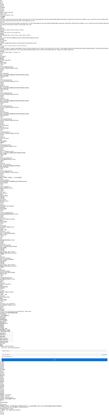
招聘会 (1, 371)
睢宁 (30, 19)
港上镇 (81, 19)
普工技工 (2, 5)
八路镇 (68, 19)
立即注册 (7, 346)
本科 (15, 32)
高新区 (14, 20)
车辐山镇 (48, 19)
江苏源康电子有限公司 (5, 132)
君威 (1, 238)
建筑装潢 (93, 48)
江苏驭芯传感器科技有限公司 (6, 66)
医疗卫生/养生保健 (18, 49)
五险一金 (2, 37)
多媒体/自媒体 (78, 48)
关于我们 (2, 363)
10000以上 (21, 29)
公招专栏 (2, 8)
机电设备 (88, 48)
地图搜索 (2, 385)
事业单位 (11, 43)
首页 (1, 0)
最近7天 (8, 52)
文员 (17, 311)
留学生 (30, 20)
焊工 (23, 311)
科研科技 (7, 48)
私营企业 (32, 43)
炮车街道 (2, 20)
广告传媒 (97, 48)
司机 (12, 311)
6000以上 (13, 29)
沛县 (34, 19)
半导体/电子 (24, 48)
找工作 (1, 1)
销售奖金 (32, 37)
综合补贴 (37, 37)
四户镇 (99, 19)
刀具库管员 (2, 245)
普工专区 (2, 373)
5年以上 (20, 35)
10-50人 (6, 45)
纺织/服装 (7, 49)
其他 (35, 43)
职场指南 (2, 392)
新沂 (11, 19)
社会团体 (6, 43)
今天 (1, 52)
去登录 (1, 178)
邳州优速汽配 (3, 199)
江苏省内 (8, 19)
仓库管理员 (2, 60)
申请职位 (2, 69)
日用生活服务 (48, 49)
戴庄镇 (51, 19)
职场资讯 (2, 11)
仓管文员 (2, 232)
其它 (73, 49)
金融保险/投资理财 (31, 49)
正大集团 (2, 290)
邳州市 (3, 19)
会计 (4, 311)
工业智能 (12, 48)
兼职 (6, 40)
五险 (5, 37)
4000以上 (9, 29)
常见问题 (2, 389)
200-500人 (14, 45)
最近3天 (4, 52)
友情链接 (2, 390)
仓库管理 (2, 297)
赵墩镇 (40, 19)
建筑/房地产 (54, 49)
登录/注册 (11, 12)
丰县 (32, 19)
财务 (19, 311)
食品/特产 (43, 48)
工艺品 (2, 49)
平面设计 (27, 311)
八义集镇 (92, 19)
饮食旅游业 (101, 48)
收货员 (1, 73)
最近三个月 (17, 52)
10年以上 (28, 35)
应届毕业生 (4, 35)
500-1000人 (19, 45)
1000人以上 (24, 45)
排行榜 (1, 382)
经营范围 (2, 380)
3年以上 (17, 35)
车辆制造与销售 (67, 48)
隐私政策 (2, 368)
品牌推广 (2, 377)
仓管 (1, 193)
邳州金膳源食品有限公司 (5, 145)
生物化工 (53, 48)
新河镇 (71, 19)
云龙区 (23, 19)
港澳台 (27, 20)
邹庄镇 (78, 19)
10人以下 (2, 45)
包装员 (1, 99)
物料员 (1, 86)
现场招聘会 (2, 7)
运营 (14, 311)
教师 (30, 311)
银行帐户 (2, 376)
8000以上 (17, 29)
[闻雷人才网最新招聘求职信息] (3, 13)
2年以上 (13, 35)
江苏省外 (23, 20)
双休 (17, 37)
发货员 (1, 112)
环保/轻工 (38, 48)
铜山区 (26, 19)
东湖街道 (6, 20)
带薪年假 (24, 37)
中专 (10, 32)
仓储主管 (2, 180)
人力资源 (61, 48)
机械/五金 (29, 48)
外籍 (33, 20)
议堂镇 (36, 19)
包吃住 (19, 37)
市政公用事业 (64, 49)
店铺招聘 (2, 4)
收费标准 (2, 379)
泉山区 (16, 19)
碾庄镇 (84, 19)
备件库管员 (2, 258)
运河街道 (11, 20)
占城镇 (74, 19)
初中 (3, 32)
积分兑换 (2, 9)
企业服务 (25, 49)
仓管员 (1, 125)
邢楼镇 (55, 19)
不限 (1, 32)
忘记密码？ (11, 346)
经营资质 (2, 367)
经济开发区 (18, 20)
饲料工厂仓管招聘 (4, 151)
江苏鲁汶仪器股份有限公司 (6, 171)
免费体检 (14, 37)
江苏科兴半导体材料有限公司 (6, 212)
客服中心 (2, 388)
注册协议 (2, 364)
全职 (3, 40)
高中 (6, 32)
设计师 (9, 311)
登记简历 (6, 12)
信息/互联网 (47, 48)
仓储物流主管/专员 (4, 206)
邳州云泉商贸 (3, 225)
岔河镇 (61, 19)
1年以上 (9, 35)
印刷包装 (59, 49)
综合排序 (2, 57)
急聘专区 (2, 58)
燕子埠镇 (44, 19)
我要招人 (2, 12)
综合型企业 (2, 48)
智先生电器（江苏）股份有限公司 (7, 303)
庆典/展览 (42, 49)
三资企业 (19, 43)
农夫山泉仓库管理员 (4, 219)
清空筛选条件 (3, 56)
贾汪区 (13, 19)
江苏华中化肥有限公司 (5, 186)
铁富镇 (65, 19)
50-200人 (10, 45)
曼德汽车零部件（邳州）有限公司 (7, 251)
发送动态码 (2, 343)
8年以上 (24, 35)
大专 (12, 32)
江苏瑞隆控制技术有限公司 (6, 277)
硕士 (17, 32)
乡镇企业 (28, 43)
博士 (19, 32)
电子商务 (57, 48)
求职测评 (2, 384)
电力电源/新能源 (17, 48)
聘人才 (1, 3)
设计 (7, 311)
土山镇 (88, 19)
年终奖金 (28, 37)
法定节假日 (9, 37)
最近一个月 (12, 52)
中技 (8, 32)
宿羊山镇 (96, 19)
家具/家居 (34, 48)
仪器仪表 (84, 48)
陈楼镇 (58, 19)
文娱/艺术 (38, 49)
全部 (1, 19)
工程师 (1, 311)
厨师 (21, 311)
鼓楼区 (20, 19)
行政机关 (2, 43)
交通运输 (69, 49)
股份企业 (15, 43)
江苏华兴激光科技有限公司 (6, 80)
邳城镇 (103, 19)
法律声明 (2, 365)
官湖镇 (106, 19)
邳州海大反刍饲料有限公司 (6, 158)
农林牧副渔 (11, 49)
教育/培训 (73, 48)
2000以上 (4, 29)
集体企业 (23, 43)
